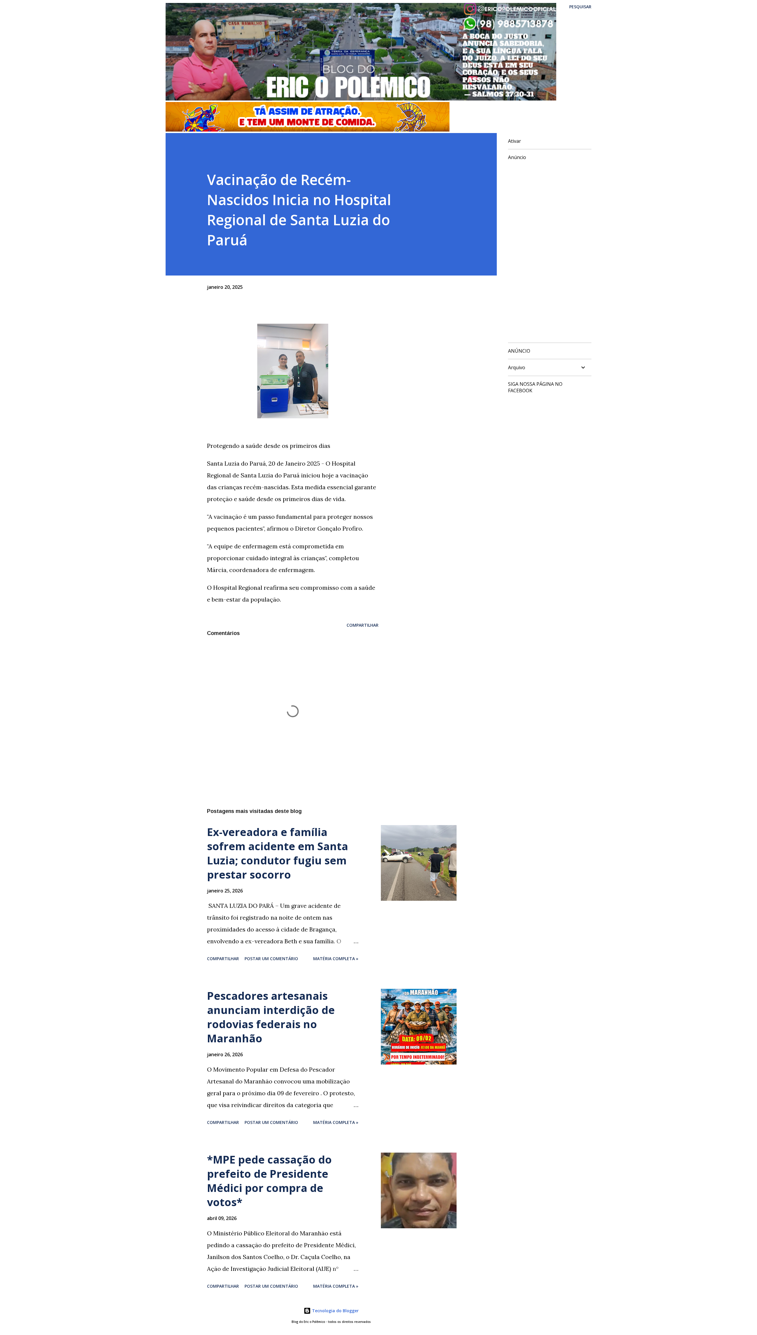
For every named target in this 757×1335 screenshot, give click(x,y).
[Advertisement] (547, 249)
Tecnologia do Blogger (335, 1310)
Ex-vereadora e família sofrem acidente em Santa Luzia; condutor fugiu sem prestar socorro (277, 853)
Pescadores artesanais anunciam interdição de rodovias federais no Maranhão (271, 1017)
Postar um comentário (271, 958)
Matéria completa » (335, 958)
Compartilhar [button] (362, 625)
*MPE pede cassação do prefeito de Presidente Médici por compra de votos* (269, 1180)
